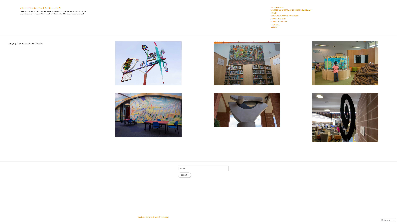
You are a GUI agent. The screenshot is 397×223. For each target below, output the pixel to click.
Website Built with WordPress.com (153, 217)
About (274, 27)
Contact (275, 25)
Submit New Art (279, 22)
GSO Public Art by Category (284, 16)
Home (273, 13)
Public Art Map (278, 19)
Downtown (277, 7)
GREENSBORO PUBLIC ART (41, 8)
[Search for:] (203, 168)
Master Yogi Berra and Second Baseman (291, 10)
